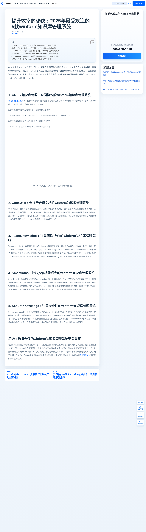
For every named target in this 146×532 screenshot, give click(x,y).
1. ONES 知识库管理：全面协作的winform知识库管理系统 (34, 45)
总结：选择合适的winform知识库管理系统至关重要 (31, 59)
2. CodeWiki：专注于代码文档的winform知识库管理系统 (34, 48)
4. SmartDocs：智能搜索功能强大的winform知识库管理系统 (35, 53)
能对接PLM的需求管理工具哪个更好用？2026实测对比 (121, 89)
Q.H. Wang (15, 33)
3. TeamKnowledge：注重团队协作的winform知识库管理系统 (35, 51)
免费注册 (122, 56)
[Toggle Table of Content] (91, 42)
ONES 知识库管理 (15, 101)
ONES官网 (84, 355)
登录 (129, 3)
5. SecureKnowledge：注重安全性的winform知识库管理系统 (35, 56)
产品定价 (54, 3)
